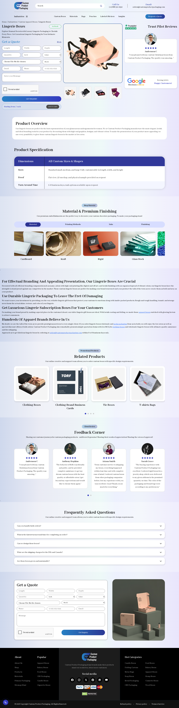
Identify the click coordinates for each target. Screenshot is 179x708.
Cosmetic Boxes (151, 681)
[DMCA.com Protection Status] (89, 693)
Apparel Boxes (43, 663)
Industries (12, 22)
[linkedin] (99, 679)
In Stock (55, 26)
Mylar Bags (129, 672)
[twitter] (86, 679)
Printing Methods (73, 224)
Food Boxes (41, 672)
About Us (18, 663)
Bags (83, 16)
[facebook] (72, 679)
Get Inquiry (83, 632)
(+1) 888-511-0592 (115, 7)
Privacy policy (141, 704)
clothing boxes (119, 327)
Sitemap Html (20, 685)
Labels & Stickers (107, 16)
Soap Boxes (129, 676)
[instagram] (79, 679)
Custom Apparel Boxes (28, 22)
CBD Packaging (43, 676)
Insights (121, 16)
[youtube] (106, 679)
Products (18, 672)
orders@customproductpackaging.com (149, 7)
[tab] (85, 413)
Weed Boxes (150, 685)
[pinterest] (92, 679)
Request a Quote (155, 16)
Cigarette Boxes (43, 685)
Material (33, 224)
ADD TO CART (52, 107)
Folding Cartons (131, 667)
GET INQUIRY (31, 99)
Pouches (92, 16)
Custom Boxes (60, 16)
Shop (17, 667)
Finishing (145, 224)
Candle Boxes (42, 681)
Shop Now (32, 396)
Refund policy (125, 704)
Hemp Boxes (150, 676)
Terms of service (158, 704)
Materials (74, 16)
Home (4, 22)
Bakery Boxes (42, 667)
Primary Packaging (22, 681)
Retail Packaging (132, 681)
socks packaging (120, 324)
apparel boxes (144, 312)
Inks (111, 224)
